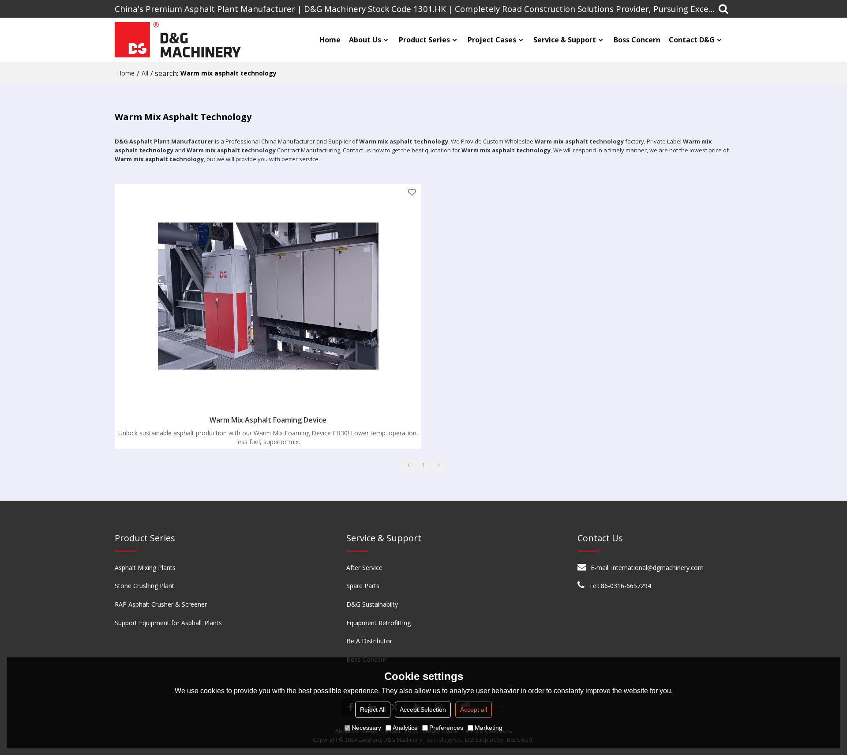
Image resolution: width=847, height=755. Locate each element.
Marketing (488, 727)
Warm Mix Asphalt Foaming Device (268, 419)
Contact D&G (692, 40)
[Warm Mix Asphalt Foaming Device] (268, 296)
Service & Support (564, 40)
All (145, 73)
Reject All (373, 709)
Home (330, 40)
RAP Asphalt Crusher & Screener (161, 604)
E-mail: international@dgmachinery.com (647, 567)
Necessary (366, 727)
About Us (365, 40)
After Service (364, 567)
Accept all (473, 709)
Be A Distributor (369, 641)
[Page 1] (408, 465)
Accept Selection (423, 709)
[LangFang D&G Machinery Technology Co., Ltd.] (179, 39)
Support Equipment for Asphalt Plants (168, 623)
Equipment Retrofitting (378, 623)
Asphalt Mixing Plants (145, 567)
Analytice (405, 727)
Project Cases (492, 40)
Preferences (446, 727)
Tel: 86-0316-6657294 (620, 585)
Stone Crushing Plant (144, 585)
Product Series (424, 40)
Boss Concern (637, 40)
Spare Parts (362, 585)
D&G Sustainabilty (372, 604)
